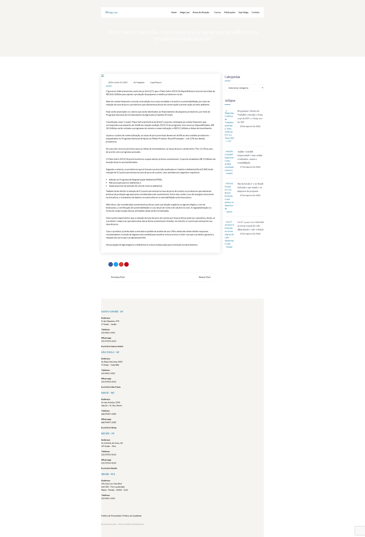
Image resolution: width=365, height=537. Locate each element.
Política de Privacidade (111, 515)
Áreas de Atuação (201, 12)
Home (174, 12)
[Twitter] (116, 264)
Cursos (217, 12)
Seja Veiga (243, 12)
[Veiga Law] (111, 12)
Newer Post (205, 277)
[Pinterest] (126, 264)
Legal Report (156, 82)
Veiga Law (184, 12)
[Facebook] (110, 264)
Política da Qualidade (132, 515)
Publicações (229, 12)
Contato (255, 12)
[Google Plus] (121, 264)
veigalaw (140, 82)
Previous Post (118, 277)
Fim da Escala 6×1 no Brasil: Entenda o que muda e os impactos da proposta (250, 187)
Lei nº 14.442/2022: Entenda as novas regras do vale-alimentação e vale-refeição (251, 226)
